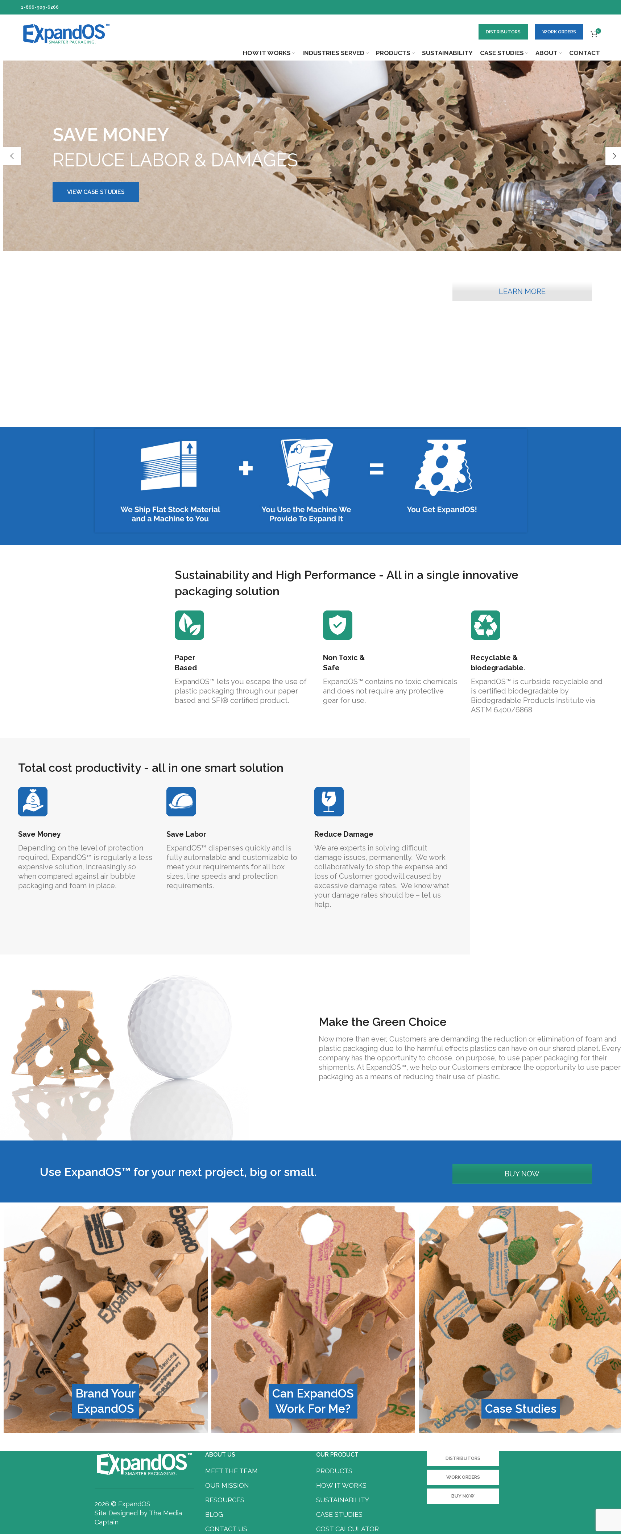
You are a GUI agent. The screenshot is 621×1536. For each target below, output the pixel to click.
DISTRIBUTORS (503, 31)
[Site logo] (66, 33)
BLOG (214, 1514)
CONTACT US (226, 1529)
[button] (12, 156)
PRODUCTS (334, 1471)
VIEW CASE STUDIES (96, 192)
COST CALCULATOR (347, 1529)
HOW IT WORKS (341, 1485)
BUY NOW (522, 1173)
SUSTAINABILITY (342, 1500)
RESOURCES (224, 1500)
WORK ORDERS (559, 31)
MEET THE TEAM (231, 1471)
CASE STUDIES (339, 1514)
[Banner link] (106, 1319)
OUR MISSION (227, 1485)
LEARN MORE (522, 291)
